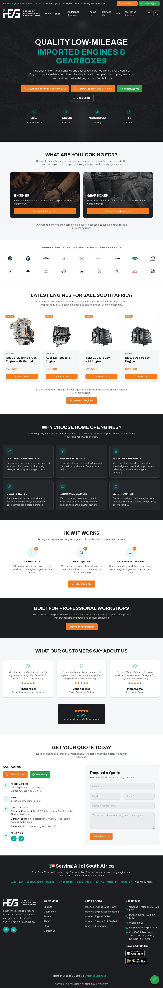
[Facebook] (14, 838)
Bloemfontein (84, 881)
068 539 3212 (128, 3)
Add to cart (23, 376)
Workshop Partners (130, 13)
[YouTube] (21, 838)
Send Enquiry (101, 836)
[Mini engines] (28, 271)
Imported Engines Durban (98, 916)
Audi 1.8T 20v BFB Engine (58, 359)
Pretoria (99, 881)
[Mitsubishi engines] (46, 271)
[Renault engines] (117, 271)
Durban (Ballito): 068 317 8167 (95, 88)
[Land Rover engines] (135, 258)
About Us (93, 13)
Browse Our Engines (81, 400)
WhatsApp (42, 774)
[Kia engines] (117, 258)
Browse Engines (43, 211)
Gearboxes (50, 911)
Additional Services (73, 13)
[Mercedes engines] (10, 271)
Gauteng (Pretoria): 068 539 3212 (47, 88)
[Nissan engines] (64, 271)
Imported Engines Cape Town (100, 906)
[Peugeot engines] (99, 271)
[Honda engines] (64, 258)
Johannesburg (35, 881)
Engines (48, 906)
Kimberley (126, 881)
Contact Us (106, 13)
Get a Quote (83, 97)
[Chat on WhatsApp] (154, 979)
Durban (50, 881)
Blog (118, 13)
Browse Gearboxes (116, 211)
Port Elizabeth (65, 881)
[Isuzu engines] (99, 258)
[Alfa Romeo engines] (10, 258)
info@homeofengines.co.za (25, 801)
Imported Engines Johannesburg (102, 911)
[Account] (149, 13)
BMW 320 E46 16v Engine (137, 359)
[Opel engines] (81, 271)
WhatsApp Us (151, 3)
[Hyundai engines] (81, 258)
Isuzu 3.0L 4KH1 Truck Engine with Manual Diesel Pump (21, 360)
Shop (57, 13)
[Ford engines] (46, 258)
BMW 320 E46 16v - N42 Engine (98, 359)
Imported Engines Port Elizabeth (101, 921)
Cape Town (17, 881)
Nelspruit (112, 881)
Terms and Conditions (96, 926)
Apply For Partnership (81, 626)
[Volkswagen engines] (153, 271)
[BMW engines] (28, 258)
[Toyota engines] (135, 271)
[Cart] (156, 13)
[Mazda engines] (153, 258)
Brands (47, 916)
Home (48, 13)
